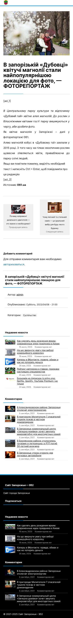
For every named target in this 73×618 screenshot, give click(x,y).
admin (19, 294)
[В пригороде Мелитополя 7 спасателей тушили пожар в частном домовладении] (10, 418)
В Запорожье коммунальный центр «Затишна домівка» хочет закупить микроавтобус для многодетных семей (38, 431)
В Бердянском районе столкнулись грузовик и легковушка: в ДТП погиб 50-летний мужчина (37, 443)
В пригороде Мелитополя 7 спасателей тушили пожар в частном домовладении (38, 419)
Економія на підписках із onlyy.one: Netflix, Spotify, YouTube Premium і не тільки (37, 381)
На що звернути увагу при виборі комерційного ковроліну (35, 351)
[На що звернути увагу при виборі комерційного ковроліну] (10, 352)
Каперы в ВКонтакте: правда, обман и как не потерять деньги (37, 361)
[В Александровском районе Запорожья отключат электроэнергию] (10, 409)
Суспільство (29, 315)
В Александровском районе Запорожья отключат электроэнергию (38, 408)
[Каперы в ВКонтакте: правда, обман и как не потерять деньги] (10, 361)
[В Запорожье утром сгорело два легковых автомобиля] (10, 454)
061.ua (21, 184)
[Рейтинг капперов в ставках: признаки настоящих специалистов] (10, 371)
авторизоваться (13, 264)
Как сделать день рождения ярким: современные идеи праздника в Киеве (38, 342)
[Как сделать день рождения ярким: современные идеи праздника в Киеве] (10, 342)
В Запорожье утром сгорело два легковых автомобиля (35, 454)
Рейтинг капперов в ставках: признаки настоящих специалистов (38, 370)
